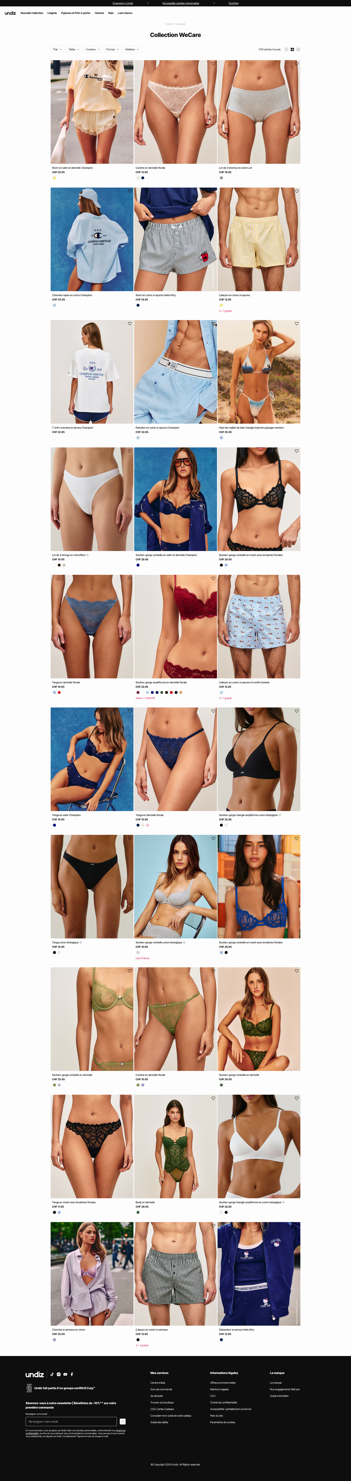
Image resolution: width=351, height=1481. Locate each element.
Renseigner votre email (37, 1414)
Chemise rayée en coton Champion (72, 295)
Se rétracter (156, 1395)
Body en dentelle (145, 1202)
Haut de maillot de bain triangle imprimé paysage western (251, 427)
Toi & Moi (234, 3)
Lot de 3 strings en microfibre (69, 554)
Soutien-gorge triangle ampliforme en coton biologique (250, 1202)
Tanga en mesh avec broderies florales (74, 1202)
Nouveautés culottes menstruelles (181, 3)
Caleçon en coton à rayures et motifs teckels (244, 682)
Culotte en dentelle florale (150, 167)
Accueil (169, 24)
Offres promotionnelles (223, 1382)
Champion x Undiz (123, 3)
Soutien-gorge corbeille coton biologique (159, 942)
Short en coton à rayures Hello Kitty (156, 295)
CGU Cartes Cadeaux (162, 1409)
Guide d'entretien (279, 1395)
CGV (213, 1395)
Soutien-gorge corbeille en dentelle (72, 1074)
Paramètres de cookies (222, 1422)
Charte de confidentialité (223, 1402)
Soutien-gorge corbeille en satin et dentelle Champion (166, 554)
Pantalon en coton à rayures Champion (157, 427)
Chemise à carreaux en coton (68, 1329)
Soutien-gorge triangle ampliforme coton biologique (248, 815)
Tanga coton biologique (65, 942)
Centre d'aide (157, 1382)
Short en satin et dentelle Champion (72, 167)
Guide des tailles (159, 1422)
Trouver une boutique (161, 1402)
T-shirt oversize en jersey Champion (72, 427)
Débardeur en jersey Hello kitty (236, 1329)
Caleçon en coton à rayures (234, 295)
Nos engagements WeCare (285, 1389)
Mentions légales (219, 1389)
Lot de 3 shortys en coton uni (235, 167)
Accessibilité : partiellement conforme (230, 1409)
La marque (180, 24)
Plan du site (216, 1415)
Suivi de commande (161, 1389)
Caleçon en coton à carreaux (152, 1329)
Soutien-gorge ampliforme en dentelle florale (161, 682)
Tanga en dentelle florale (66, 682)
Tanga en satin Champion (66, 815)
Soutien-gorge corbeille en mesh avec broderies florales (251, 554)
